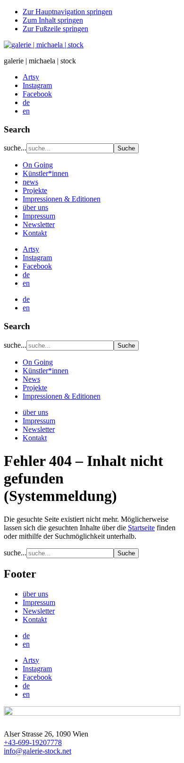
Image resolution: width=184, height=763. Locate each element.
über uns (35, 207)
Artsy (31, 249)
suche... (15, 148)
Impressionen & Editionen (61, 199)
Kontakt (35, 233)
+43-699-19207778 (33, 742)
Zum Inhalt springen (53, 20)
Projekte (35, 190)
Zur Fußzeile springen (55, 29)
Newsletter (39, 224)
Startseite (141, 528)
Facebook (37, 266)
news (30, 182)
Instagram (37, 258)
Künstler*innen (45, 173)
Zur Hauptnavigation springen (67, 12)
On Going (38, 165)
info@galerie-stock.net (37, 751)
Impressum (39, 216)
